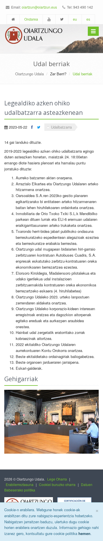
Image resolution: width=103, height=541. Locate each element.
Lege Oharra (57, 479)
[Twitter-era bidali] (38, 127)
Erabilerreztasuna (19, 484)
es (88, 19)
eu (75, 19)
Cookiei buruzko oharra (57, 484)
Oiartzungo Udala (29, 73)
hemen (84, 533)
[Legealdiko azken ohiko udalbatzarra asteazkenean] (51, 422)
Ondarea (31, 19)
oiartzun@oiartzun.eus (39, 7)
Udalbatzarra (61, 127)
